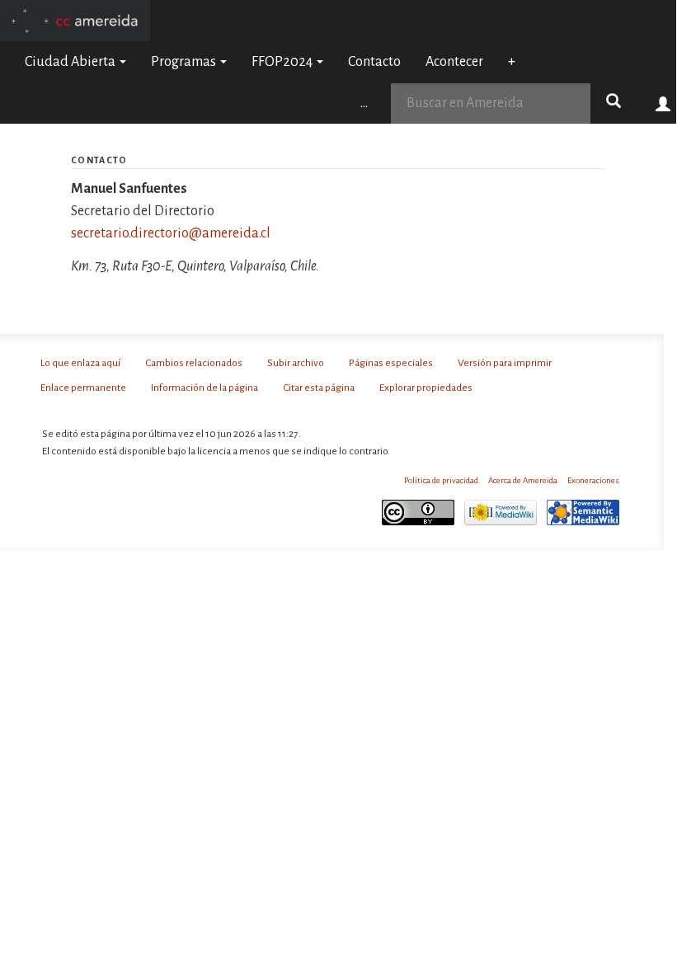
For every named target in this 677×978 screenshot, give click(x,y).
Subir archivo (295, 363)
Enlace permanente (83, 387)
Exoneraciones (593, 480)
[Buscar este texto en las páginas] (613, 103)
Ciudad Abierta (71, 61)
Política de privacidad (441, 480)
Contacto (374, 61)
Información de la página (204, 387)
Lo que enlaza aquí (80, 363)
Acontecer (454, 61)
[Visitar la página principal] (75, 20)
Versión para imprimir (505, 363)
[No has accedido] (663, 103)
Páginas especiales (391, 363)
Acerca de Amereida (522, 480)
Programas (185, 61)
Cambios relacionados (193, 363)
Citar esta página (319, 387)
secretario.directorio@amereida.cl (170, 233)
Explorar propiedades (425, 387)
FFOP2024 (283, 61)
